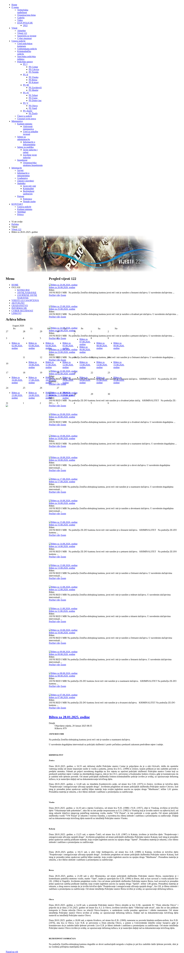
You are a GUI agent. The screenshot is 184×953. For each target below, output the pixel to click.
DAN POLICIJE (25, 23)
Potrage (20, 196)
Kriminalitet (28, 188)
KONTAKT (17, 204)
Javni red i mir (29, 186)
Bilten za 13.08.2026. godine (62, 568)
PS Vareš (33, 108)
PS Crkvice (34, 69)
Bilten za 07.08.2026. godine (62, 697)
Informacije (17, 168)
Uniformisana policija (27, 48)
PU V (25, 103)
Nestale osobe (29, 201)
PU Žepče (27, 111)
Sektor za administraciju (23, 138)
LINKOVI (16, 313)
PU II (25, 74)
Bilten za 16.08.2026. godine (62, 503)
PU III (26, 85)
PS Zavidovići (35, 87)
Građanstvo (22, 178)
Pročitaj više (54, 295)
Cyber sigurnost (24, 38)
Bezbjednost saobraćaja (28, 192)
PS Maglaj (33, 90)
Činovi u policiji (24, 116)
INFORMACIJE (19, 308)
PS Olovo (33, 105)
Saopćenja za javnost (26, 36)
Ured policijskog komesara (24, 44)
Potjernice (27, 199)
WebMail (21, 212)
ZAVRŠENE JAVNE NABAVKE (27, 296)
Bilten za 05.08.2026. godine (68, 345)
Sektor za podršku (25, 147)
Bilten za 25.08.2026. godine (62, 309)
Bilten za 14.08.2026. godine (62, 546)
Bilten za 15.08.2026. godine (62, 525)
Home (14, 4)
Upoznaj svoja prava (26, 118)
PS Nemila (34, 72)
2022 (25, 25)
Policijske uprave (25, 61)
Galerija (20, 17)
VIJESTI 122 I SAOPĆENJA (25, 300)
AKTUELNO (18, 303)
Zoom (63, 295)
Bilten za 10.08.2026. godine (62, 632)
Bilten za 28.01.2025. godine (69, 717)
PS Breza (33, 80)
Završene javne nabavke (30, 156)
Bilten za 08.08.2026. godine (62, 676)
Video (20, 20)
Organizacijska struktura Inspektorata (33, 163)
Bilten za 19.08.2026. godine (62, 438)
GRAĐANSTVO (20, 305)
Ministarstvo (17, 121)
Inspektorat (22, 160)
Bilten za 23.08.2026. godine (17, 395)
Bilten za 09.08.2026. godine (62, 654)
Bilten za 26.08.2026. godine (62, 287)
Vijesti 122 (22, 33)
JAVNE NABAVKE (26, 292)
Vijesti (14, 28)
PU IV (26, 93)
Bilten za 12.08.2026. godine (62, 589)
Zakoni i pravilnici (25, 181)
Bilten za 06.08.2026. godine (84, 349)
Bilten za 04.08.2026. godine (51, 345)
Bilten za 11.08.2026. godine (62, 611)
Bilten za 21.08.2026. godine (101, 380)
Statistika (21, 183)
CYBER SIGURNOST (22, 310)
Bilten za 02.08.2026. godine (17, 345)
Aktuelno (21, 30)
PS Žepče (33, 113)
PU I (25, 64)
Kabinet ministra (24, 124)
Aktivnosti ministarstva (28, 127)
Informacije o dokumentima (29, 143)
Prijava (20, 214)
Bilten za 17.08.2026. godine (62, 481)
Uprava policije (18, 41)
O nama (15, 7)
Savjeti (20, 170)
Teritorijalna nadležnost (22, 11)
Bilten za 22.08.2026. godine (118, 380)
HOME (15, 285)
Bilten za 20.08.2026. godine (62, 417)
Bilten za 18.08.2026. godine (62, 460)
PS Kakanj (34, 82)
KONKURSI (23, 290)
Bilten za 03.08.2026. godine (34, 345)
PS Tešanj (33, 95)
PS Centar (33, 67)
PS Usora (33, 98)
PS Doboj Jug (35, 100)
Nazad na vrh (12, 951)
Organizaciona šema (26, 15)
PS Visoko (33, 77)
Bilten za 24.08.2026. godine (34, 395)
